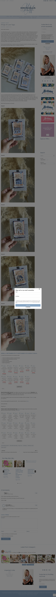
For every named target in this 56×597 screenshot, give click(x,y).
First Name (17, 296)
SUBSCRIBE (28, 305)
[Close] (39, 289)
